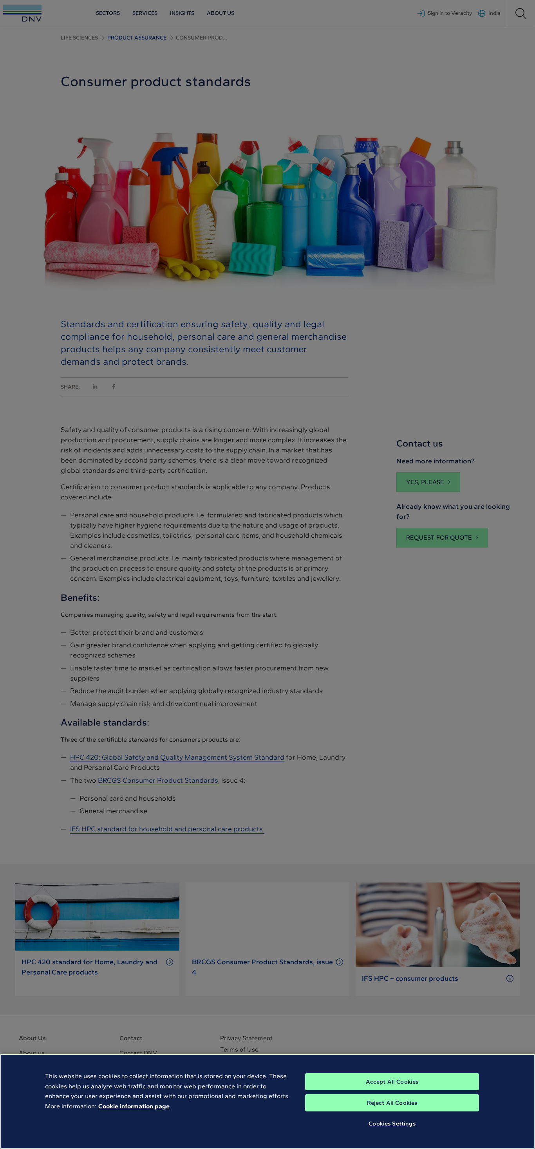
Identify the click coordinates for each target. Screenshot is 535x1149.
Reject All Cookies (392, 1102)
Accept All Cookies (392, 1081)
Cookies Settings (392, 1123)
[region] (267, 1101)
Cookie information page (134, 1106)
